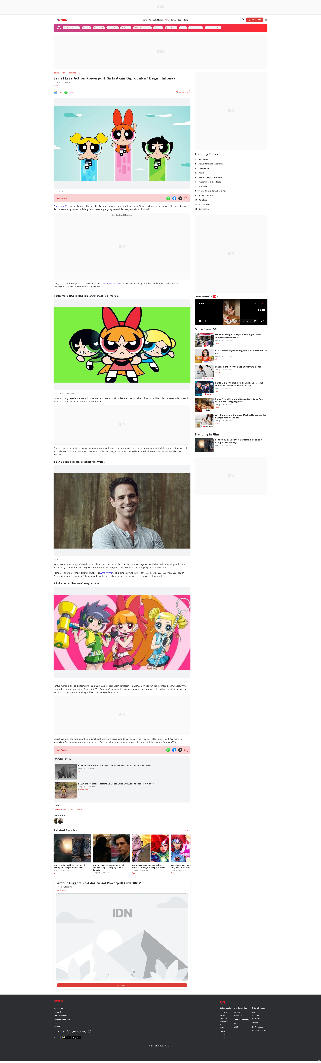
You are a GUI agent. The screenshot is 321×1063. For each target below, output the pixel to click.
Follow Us (57, 1032)
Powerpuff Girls (61, 206)
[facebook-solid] (174, 198)
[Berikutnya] (190, 846)
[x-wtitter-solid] (180, 198)
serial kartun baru (112, 283)
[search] (243, 19)
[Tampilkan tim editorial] (188, 820)
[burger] (265, 19)
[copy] (186, 198)
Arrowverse (106, 572)
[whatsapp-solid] (168, 198)
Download (57, 1038)
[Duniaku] (62, 20)
